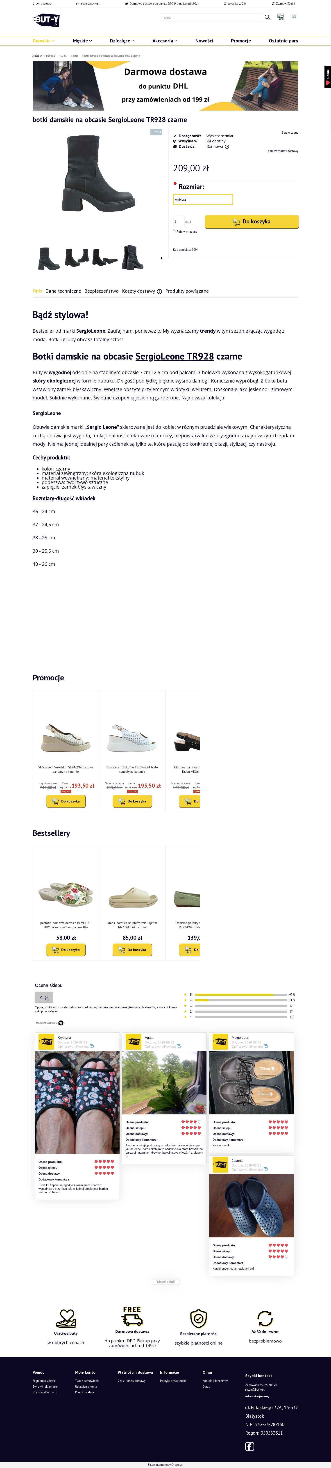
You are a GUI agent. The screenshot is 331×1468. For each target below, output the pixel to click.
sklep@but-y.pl (90, 3)
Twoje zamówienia (87, 1381)
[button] (162, 258)
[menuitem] (44, 40)
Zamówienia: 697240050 (261, 1385)
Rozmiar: (188, 186)
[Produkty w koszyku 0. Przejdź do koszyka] (281, 17)
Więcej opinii (165, 1281)
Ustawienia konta (86, 1387)
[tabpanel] (165, 477)
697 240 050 (43, 3)
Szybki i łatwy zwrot (45, 1392)
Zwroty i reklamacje (45, 1387)
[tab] (39, 290)
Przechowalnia (84, 1392)
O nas (206, 1387)
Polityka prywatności (173, 1381)
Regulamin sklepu (44, 1381)
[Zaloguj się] (294, 17)
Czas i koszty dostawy (131, 1381)
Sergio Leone (290, 133)
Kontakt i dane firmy (215, 1381)
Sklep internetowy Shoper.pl (165, 1465)
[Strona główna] (46, 20)
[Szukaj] (267, 17)
